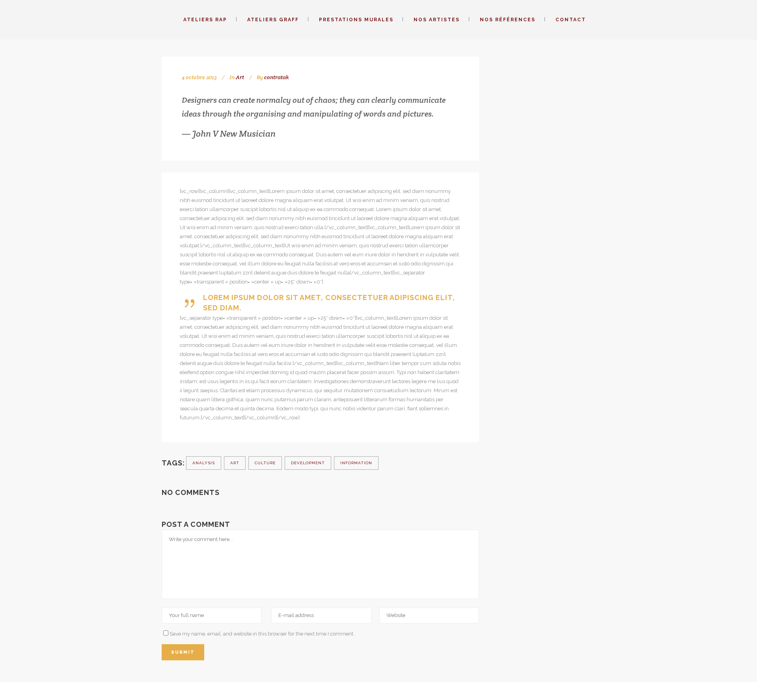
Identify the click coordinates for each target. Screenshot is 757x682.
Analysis (203, 463)
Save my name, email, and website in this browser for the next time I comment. (262, 634)
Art (240, 77)
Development (308, 463)
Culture (265, 463)
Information (356, 463)
